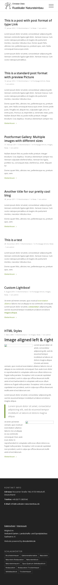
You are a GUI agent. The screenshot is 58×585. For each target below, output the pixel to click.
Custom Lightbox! (17, 288)
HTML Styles (13, 331)
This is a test (13, 240)
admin (44, 28)
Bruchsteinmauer (12, 555)
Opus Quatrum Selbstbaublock (33, 563)
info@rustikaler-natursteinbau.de (25, 504)
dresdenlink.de (29, 541)
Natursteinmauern (13, 563)
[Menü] (50, 5)
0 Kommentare (23, 28)
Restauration (10, 568)
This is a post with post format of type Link (28, 22)
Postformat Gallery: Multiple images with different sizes (24, 139)
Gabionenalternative (29, 555)
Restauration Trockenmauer (28, 568)
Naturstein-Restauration (15, 559)
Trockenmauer (25, 571)
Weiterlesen (9, 123)
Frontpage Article (39, 81)
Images (49, 145)
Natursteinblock (32, 559)
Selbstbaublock (11, 571)
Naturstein (44, 555)
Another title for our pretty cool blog (27, 193)
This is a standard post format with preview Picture (25, 75)
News (34, 28)
